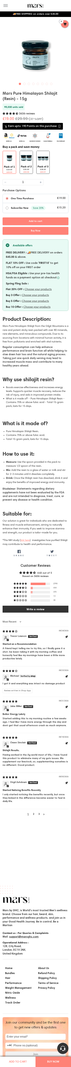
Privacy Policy (46, 988)
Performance (13, 983)
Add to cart (18, 1061)
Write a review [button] (35, 609)
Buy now (53, 1061)
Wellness (10, 998)
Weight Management (18, 988)
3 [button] (39, 814)
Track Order (12, 1003)
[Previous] (6, 52)
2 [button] (33, 814)
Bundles (10, 973)
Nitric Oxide (12, 993)
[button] (11, 114)
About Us (43, 968)
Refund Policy (46, 973)
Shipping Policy (47, 978)
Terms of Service (48, 983)
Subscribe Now (19, 207)
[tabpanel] (35, 53)
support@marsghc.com (24, 937)
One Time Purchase (22, 198)
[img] (10, 631)
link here (25, 540)
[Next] (65, 52)
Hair (7, 978)
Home (8, 968)
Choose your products (38, 289)
